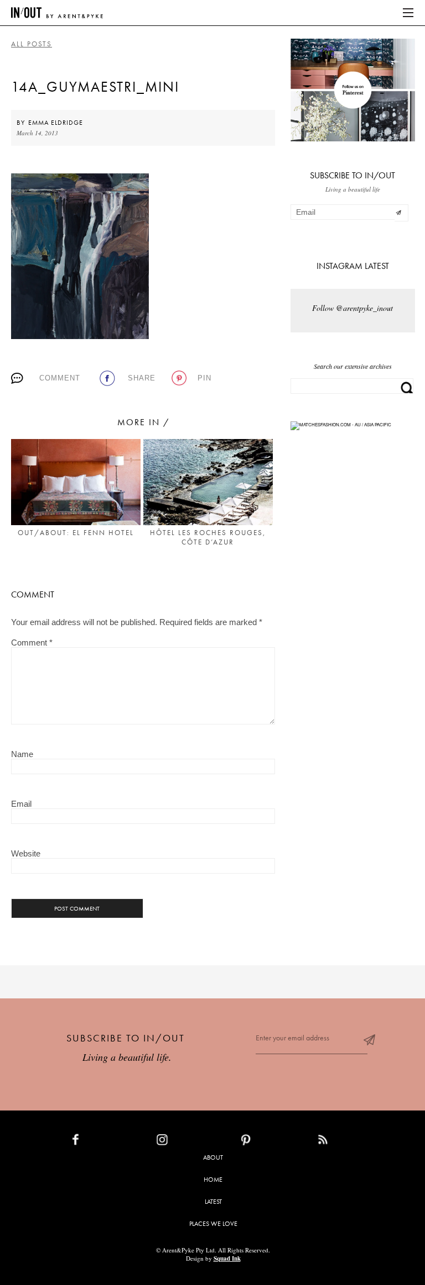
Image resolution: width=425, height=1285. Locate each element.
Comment (59, 378)
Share (142, 378)
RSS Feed (345, 1142)
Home (213, 1179)
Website (25, 853)
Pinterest (269, 1142)
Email (21, 803)
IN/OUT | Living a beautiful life (57, 12)
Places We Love (213, 1223)
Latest (213, 1201)
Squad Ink (227, 1258)
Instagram (187, 1142)
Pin (204, 378)
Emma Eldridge (55, 122)
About (213, 1157)
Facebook (101, 1142)
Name (22, 754)
